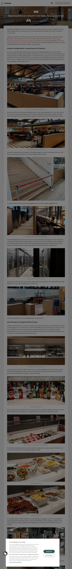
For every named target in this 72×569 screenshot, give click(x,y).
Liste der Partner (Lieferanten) (15, 562)
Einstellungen (49, 555)
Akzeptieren (49, 551)
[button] (5, 553)
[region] (33, 553)
